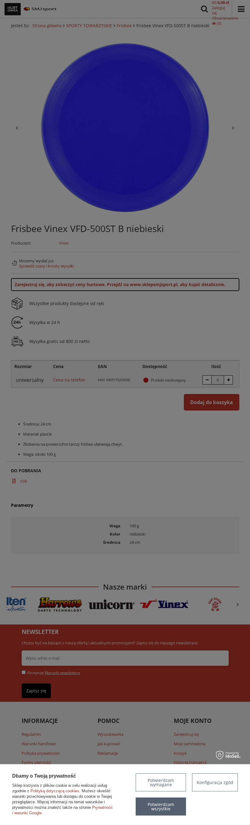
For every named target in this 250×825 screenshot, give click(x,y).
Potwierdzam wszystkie (161, 806)
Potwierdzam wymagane (161, 782)
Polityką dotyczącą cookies (54, 791)
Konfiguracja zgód (215, 782)
